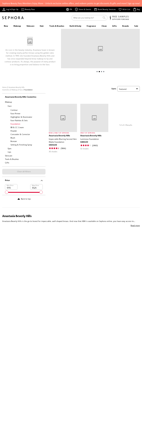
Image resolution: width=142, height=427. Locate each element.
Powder (14, 131)
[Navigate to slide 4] (104, 71)
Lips (9, 152)
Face (20, 90)
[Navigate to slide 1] (97, 71)
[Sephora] (13, 17)
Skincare (8, 155)
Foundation (15, 124)
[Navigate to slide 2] (99, 71)
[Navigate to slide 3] (101, 71)
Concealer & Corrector (20, 134)
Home (4, 87)
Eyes (9, 148)
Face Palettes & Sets (19, 120)
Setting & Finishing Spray (21, 144)
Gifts (7, 162)
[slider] (6, 192)
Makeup (14, 90)
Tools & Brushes (12, 159)
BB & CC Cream (17, 127)
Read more (135, 225)
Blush (13, 138)
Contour (14, 110)
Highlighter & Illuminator (21, 117)
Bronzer (14, 141)
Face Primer (15, 113)
